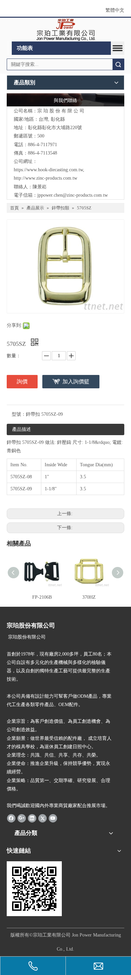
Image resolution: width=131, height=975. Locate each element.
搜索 (118, 64)
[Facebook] (11, 817)
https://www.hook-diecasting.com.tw (48, 169)
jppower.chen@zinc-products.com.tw (72, 195)
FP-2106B (42, 597)
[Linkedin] (32, 817)
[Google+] (21, 817)
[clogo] (65, 29)
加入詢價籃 (75, 381)
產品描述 (21, 429)
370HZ (89, 597)
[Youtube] (53, 817)
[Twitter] (42, 817)
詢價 (22, 381)
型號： (19, 414)
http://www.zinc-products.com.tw (45, 178)
